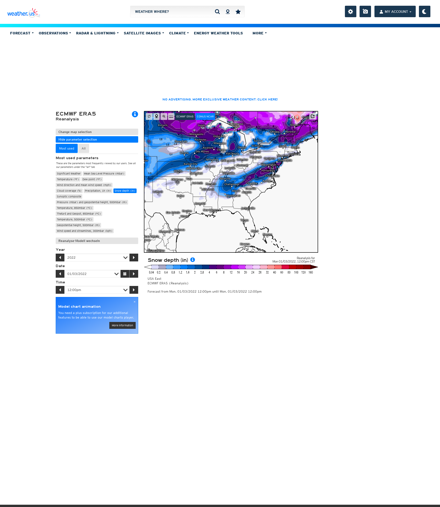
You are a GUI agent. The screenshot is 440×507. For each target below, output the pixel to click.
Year (60, 250)
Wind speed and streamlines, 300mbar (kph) (85, 231)
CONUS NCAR (205, 116)
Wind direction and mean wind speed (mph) (84, 185)
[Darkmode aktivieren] (424, 11)
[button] (312, 116)
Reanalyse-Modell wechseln (79, 241)
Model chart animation (79, 307)
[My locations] (238, 11)
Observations (54, 33)
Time (60, 282)
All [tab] (84, 148)
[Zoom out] (163, 116)
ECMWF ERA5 (184, 116)
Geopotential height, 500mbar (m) (78, 225)
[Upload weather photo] (365, 11)
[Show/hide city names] (171, 116)
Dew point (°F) (92, 179)
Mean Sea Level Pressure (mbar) (104, 173)
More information (122, 325)
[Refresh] (149, 116)
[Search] (217, 11)
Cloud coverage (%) (69, 190)
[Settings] (350, 11)
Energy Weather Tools (218, 33)
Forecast (21, 33)
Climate (178, 33)
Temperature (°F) (68, 179)
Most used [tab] (66, 148)
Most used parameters (77, 158)
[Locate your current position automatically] (228, 11)
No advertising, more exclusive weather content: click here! (220, 99)
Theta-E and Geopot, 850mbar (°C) (79, 213)
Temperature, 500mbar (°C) (74, 219)
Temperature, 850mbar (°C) (74, 208)
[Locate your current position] (156, 116)
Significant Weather (69, 173)
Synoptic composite (69, 196)
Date (60, 266)
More (259, 33)
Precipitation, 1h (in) (98, 190)
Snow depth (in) (125, 190)
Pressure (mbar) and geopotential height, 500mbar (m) (92, 202)
